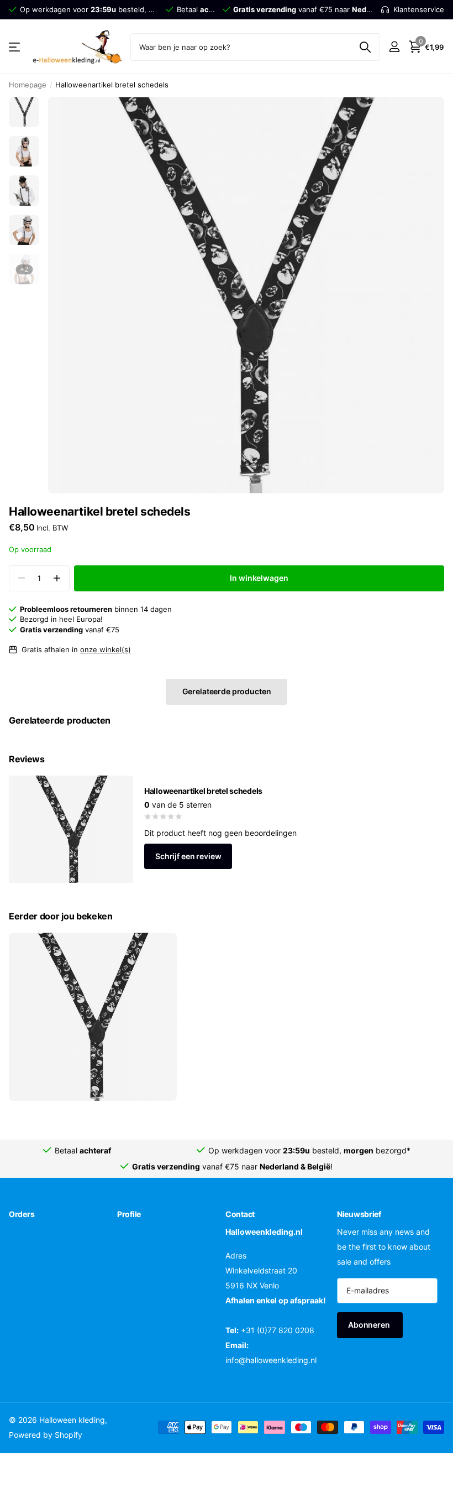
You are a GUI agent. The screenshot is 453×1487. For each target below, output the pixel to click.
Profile (129, 1214)
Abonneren (370, 1324)
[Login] (394, 46)
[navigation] (24, 112)
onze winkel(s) (105, 649)
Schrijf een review (188, 856)
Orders (21, 1214)
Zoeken (365, 47)
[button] (57, 578)
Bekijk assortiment (15, 46)
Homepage (27, 84)
